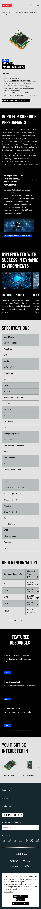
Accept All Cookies (20, 903)
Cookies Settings (19, 896)
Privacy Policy (9, 892)
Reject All (19, 900)
